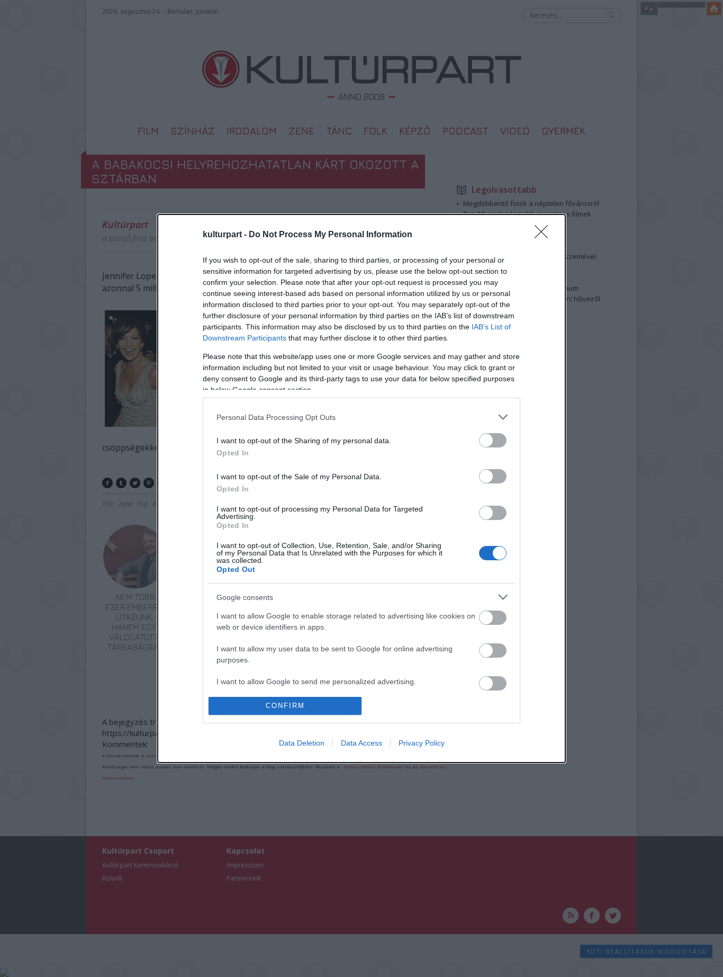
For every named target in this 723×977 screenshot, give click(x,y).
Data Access (361, 743)
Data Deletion (301, 743)
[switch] (493, 440)
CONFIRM (285, 706)
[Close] (545, 235)
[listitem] (361, 417)
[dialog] (361, 488)
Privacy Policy (422, 743)
